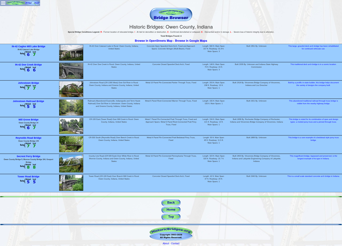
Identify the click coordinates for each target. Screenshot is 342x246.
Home (171, 209)
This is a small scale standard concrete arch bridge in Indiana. (313, 176)
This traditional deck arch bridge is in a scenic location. (313, 64)
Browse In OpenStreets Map (153, 41)
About (166, 243)
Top (171, 216)
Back (171, 202)
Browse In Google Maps (191, 41)
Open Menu (3, 3)
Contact (175, 243)
